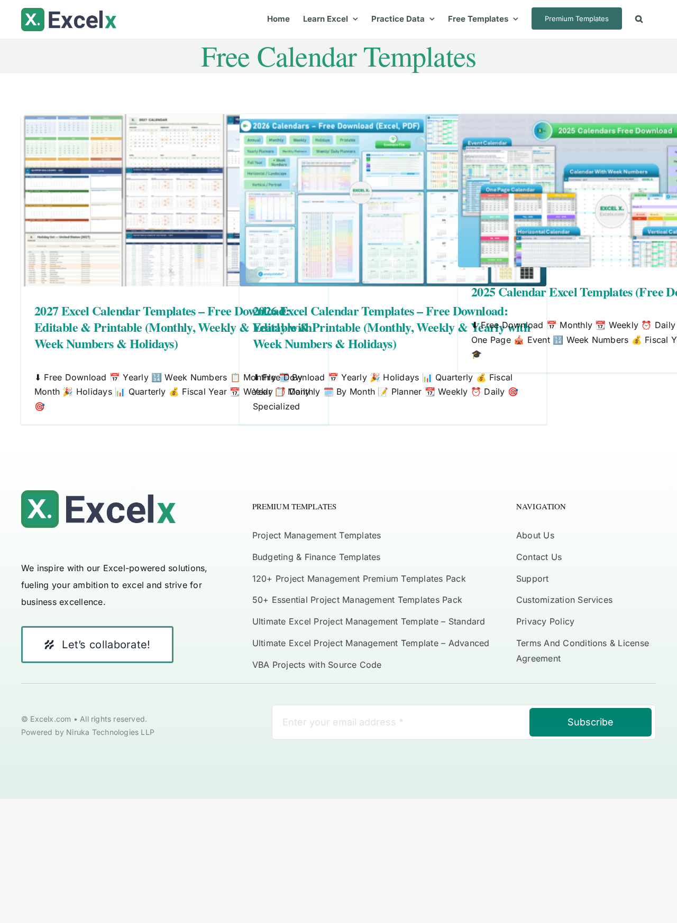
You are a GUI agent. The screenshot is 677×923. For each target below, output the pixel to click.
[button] (639, 18)
